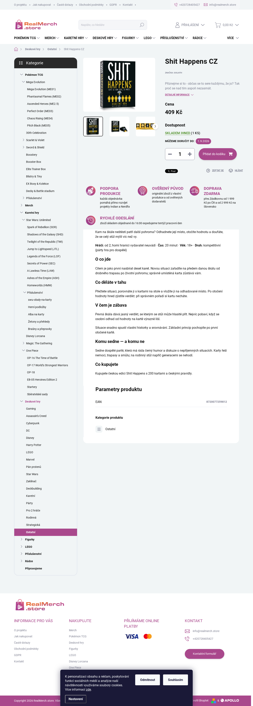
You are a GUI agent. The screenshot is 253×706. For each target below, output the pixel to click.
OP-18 (31, 372)
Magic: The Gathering (39, 343)
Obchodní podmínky (91, 4)
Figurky (29, 539)
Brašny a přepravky (40, 329)
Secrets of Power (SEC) (41, 263)
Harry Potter (33, 445)
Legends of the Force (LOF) (43, 256)
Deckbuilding (34, 488)
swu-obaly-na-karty (40, 299)
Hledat (142, 24)
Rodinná (31, 517)
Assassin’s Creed (36, 416)
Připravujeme (33, 568)
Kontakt (128, 4)
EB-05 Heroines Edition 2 (42, 379)
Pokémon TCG (34, 74)
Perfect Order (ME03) (40, 111)
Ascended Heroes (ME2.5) (43, 103)
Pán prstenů (33, 466)
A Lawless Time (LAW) (40, 270)
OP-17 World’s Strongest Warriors (47, 365)
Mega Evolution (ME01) (41, 89)
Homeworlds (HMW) (39, 285)
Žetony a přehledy (39, 321)
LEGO (29, 452)
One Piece (32, 350)
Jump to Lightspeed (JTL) (43, 249)
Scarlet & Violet (35, 140)
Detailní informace (177, 94)
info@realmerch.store (206, 631)
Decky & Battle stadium (40, 191)
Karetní (30, 495)
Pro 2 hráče (33, 510)
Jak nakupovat (42, 4)
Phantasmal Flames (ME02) (44, 96)
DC (28, 430)
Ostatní (30, 532)
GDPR (113, 4)
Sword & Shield (35, 147)
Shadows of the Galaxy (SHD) (45, 234)
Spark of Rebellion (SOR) (42, 227)
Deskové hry (32, 401)
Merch (29, 205)
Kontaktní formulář (204, 653)
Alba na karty (36, 314)
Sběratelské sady (37, 394)
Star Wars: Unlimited (38, 220)
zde (88, 689)
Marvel (30, 459)
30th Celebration (36, 132)
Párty (29, 503)
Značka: (173, 73)
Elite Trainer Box (36, 169)
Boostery (31, 154)
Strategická (33, 524)
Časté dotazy (65, 4)
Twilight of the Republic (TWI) (45, 241)
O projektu (20, 4)
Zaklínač (31, 481)
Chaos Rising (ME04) (40, 118)
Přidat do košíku (214, 154)
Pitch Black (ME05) (38, 125)
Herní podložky (37, 307)
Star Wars (32, 474)
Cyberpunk (32, 423)
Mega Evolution (35, 82)
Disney (30, 437)
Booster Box (33, 161)
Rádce (29, 561)
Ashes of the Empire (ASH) (43, 278)
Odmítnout (147, 680)
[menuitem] (27, 38)
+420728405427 (203, 638)
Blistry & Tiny (34, 176)
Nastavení (76, 699)
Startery (32, 387)
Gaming (31, 408)
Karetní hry (32, 212)
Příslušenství (34, 198)
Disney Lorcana (35, 336)
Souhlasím (175, 680)
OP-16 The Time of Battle (42, 358)
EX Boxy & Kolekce (37, 183)
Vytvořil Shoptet (199, 700)
